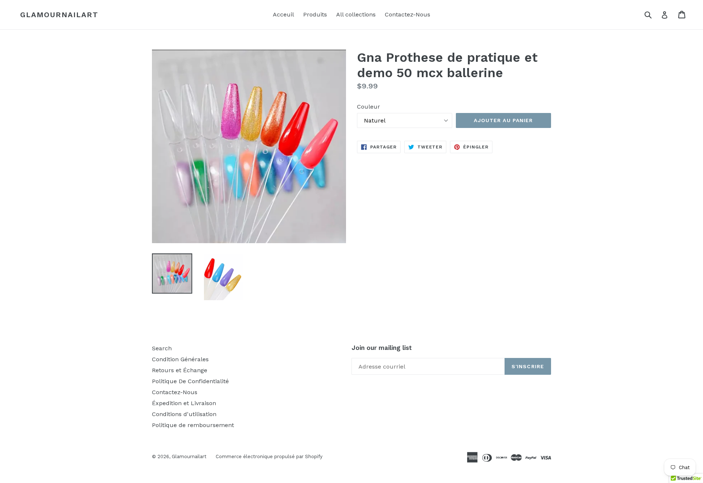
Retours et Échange (179, 370)
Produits (315, 14)
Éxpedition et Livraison (184, 403)
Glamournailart (59, 14)
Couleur (368, 106)
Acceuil (283, 14)
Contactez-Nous (407, 14)
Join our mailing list (382, 347)
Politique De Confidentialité (190, 381)
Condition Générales (180, 359)
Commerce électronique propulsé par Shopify (269, 456)
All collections (356, 14)
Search (162, 348)
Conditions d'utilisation (184, 414)
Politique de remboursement (193, 425)
